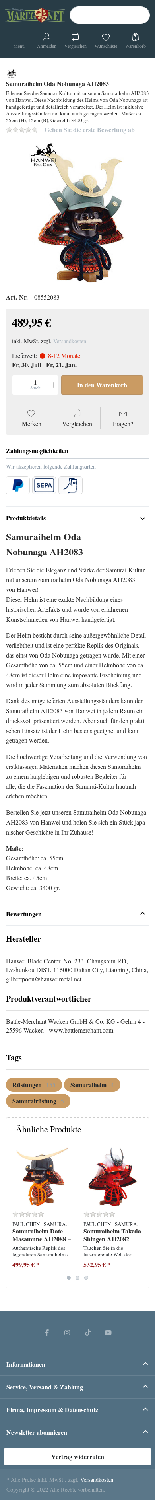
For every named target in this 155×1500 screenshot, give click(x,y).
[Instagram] (67, 1332)
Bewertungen (24, 913)
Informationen (25, 1364)
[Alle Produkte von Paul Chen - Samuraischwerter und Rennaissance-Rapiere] (11, 72)
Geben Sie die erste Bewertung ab (90, 129)
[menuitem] (34, 1085)
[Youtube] (108, 1332)
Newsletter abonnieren (36, 1432)
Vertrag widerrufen (77, 1456)
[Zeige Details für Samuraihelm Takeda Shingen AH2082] (112, 1176)
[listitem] (77, 212)
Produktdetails (26, 517)
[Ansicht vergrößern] (77, 212)
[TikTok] (88, 1332)
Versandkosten (69, 341)
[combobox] (110, 15)
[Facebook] (47, 1332)
